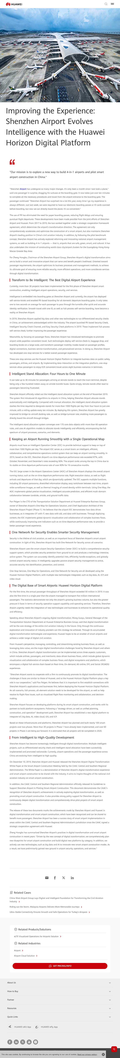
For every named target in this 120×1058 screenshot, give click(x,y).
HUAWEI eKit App (22, 1027)
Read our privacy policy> (87, 1054)
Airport (23, 189)
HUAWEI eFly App (49, 1027)
